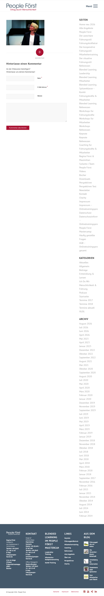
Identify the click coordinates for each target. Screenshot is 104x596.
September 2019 (87, 410)
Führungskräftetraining (90, 43)
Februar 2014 (85, 515)
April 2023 (84, 342)
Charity (82, 197)
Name (39, 77)
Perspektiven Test (87, 186)
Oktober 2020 (86, 368)
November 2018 (87, 444)
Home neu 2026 (87, 24)
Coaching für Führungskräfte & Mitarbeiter (88, 148)
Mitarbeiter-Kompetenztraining (52, 558)
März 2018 (84, 466)
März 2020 (84, 391)
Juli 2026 (83, 327)
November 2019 (87, 406)
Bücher (82, 175)
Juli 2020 (83, 380)
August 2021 (85, 361)
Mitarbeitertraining (88, 54)
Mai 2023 (84, 338)
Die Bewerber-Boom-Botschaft (93, 553)
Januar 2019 (85, 436)
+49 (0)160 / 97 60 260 (32, 547)
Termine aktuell (86, 307)
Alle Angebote (69, 554)
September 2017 (87, 478)
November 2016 (87, 481)
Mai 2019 (84, 421)
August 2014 (85, 504)
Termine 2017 (86, 300)
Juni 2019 (84, 417)
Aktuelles (83, 262)
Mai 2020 (84, 383)
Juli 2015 (83, 489)
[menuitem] (94, 6)
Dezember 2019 (87, 402)
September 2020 (87, 372)
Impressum (84, 201)
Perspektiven (85, 182)
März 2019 (84, 429)
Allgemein (84, 266)
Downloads (84, 178)
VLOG (81, 311)
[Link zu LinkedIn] (96, 593)
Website (39, 96)
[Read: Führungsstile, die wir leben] (86, 543)
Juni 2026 (84, 331)
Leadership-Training (49, 553)
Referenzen (84, 65)
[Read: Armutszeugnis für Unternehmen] (86, 561)
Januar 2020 (85, 399)
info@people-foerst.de (11, 556)
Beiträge (83, 270)
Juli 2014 (83, 508)
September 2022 (87, 357)
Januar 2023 (85, 346)
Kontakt (83, 193)
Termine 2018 (86, 304)
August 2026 (85, 323)
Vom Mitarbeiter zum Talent (94, 577)
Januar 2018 (85, 474)
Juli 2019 (83, 414)
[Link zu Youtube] (88, 593)
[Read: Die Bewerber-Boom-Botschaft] (86, 551)
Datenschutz (85, 212)
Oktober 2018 (86, 447)
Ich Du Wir (84, 281)
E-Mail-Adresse (42, 86)
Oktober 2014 (86, 500)
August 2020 (85, 376)
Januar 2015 (85, 493)
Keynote (83, 133)
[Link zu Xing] (92, 593)
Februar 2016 (85, 485)
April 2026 (84, 334)
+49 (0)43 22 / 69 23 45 (12, 549)
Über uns (67, 557)
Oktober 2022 (86, 353)
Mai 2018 (84, 459)
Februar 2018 (85, 470)
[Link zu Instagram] (84, 593)
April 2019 (84, 425)
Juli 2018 (83, 451)
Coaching (67, 548)
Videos (82, 171)
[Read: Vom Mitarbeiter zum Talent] (86, 576)
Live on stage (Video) (11, 561)
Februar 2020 (85, 395)
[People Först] (21, 7)
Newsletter (84, 190)
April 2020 (84, 387)
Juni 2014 (84, 512)
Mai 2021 (84, 365)
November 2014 (87, 496)
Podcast (83, 292)
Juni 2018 (84, 455)
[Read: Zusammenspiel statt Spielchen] (86, 569)
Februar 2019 (85, 432)
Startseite (84, 296)
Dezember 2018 (87, 440)
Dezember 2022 (87, 350)
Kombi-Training (50, 563)
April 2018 (84, 463)
